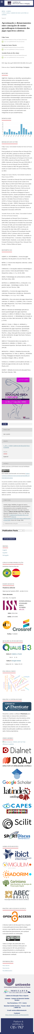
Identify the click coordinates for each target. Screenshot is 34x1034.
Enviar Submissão (9, 539)
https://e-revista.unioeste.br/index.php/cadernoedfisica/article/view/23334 (16, 518)
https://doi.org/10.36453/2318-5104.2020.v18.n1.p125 (18, 63)
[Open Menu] (1, 1)
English (5, 550)
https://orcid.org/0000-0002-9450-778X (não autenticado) (14, 41)
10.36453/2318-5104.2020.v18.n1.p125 (18, 515)
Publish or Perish (17, 654)
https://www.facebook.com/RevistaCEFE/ (17, 1015)
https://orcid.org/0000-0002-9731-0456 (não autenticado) (14, 49)
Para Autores (6, 968)
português (6, 555)
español (5, 552)
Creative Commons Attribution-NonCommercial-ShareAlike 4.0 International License (16, 476)
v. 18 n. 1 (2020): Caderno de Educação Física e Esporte (15, 13)
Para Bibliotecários (7, 970)
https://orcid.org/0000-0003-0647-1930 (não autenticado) (14, 57)
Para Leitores (6, 965)
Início (3, 11)
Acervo (8, 11)
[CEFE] (17, 801)
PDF (5, 424)
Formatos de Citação (11, 523)
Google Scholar (16, 661)
